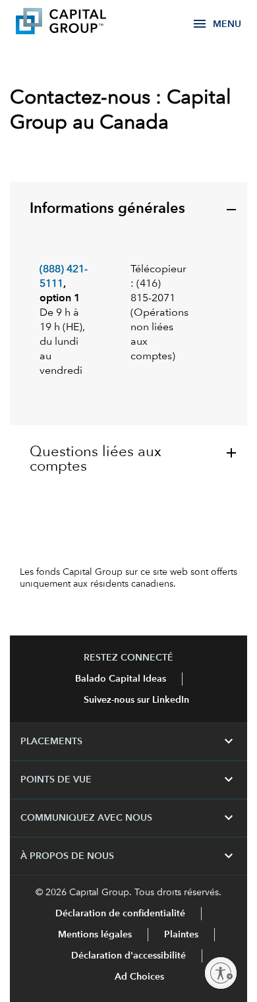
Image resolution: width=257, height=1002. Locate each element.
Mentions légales (95, 934)
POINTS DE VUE (128, 780)
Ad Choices (138, 977)
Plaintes (181, 934)
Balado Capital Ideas (120, 679)
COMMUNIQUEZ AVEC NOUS (128, 818)
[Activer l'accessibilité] (221, 973)
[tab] (128, 303)
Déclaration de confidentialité (120, 913)
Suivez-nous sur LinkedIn (136, 700)
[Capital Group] (80, 23)
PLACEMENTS (128, 741)
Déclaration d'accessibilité (128, 955)
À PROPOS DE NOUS (128, 856)
